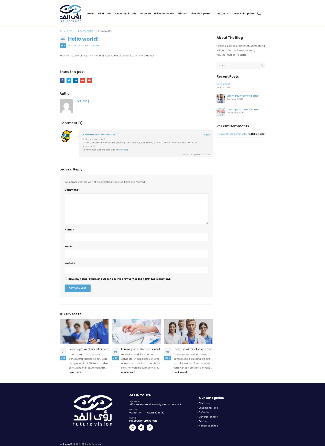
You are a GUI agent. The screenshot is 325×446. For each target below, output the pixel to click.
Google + (82, 80)
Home (90, 13)
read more (75, 372)
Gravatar (123, 149)
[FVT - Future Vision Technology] (70, 13)
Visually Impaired (201, 13)
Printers (182, 13)
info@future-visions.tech (143, 420)
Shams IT (67, 444)
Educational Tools (125, 13)
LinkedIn (75, 80)
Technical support (243, 13)
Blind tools (104, 13)
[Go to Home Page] (61, 31)
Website (70, 263)
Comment (72, 189)
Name (69, 229)
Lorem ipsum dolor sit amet (88, 349)
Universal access (164, 13)
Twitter (69, 80)
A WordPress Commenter (98, 134)
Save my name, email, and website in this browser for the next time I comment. (119, 279)
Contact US (222, 13)
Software (145, 13)
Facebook (62, 80)
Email (89, 80)
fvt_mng (78, 45)
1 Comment (94, 45)
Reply (206, 134)
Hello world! (223, 84)
